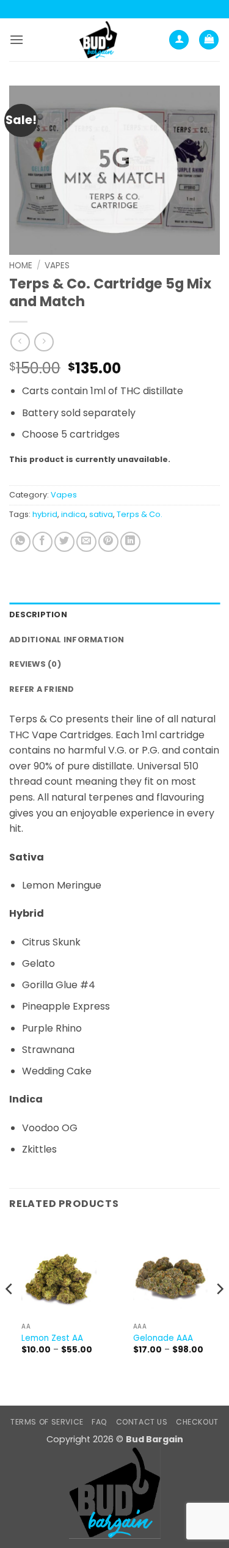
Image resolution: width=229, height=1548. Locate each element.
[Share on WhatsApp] (20, 542)
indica (73, 514)
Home (20, 265)
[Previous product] (43, 341)
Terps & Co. (139, 514)
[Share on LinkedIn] (130, 542)
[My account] (179, 40)
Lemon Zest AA (52, 1338)
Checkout (197, 1422)
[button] (16, 39)
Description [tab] (38, 614)
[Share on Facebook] (42, 542)
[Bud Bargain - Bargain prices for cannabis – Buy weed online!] (98, 39)
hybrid (44, 514)
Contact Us (142, 1422)
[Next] (219, 1313)
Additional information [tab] (67, 639)
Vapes (57, 265)
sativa (101, 514)
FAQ (99, 1422)
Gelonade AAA (163, 1338)
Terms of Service (47, 1422)
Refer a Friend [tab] (42, 689)
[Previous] (9, 1313)
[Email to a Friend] (86, 542)
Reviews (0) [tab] (35, 664)
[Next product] (19, 341)
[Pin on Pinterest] (108, 542)
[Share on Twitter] (64, 542)
